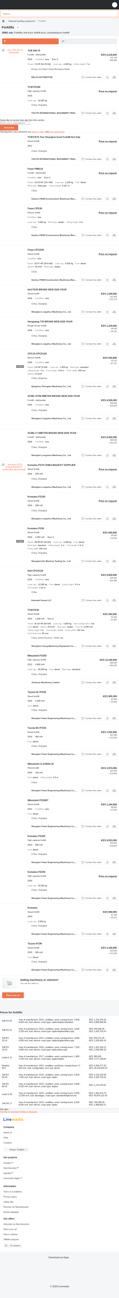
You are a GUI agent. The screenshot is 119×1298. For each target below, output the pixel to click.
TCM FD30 (33, 610)
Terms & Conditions (12, 1191)
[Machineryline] (3, 21)
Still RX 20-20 (5, 1048)
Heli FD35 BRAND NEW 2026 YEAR (47, 289)
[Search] (115, 14)
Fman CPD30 (35, 208)
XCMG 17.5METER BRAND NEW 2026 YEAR (52, 433)
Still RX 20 (7, 1030)
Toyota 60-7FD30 (37, 728)
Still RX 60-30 (5, 1075)
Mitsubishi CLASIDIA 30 (41, 764)
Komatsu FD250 (36, 836)
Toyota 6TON (35, 943)
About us (7, 1132)
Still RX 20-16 (5, 1039)
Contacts (7, 1142)
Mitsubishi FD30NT (38, 800)
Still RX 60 (7, 1021)
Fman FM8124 (35, 169)
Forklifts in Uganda (9, 1111)
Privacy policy (10, 1196)
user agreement (56, 131)
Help (5, 1137)
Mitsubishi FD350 (37, 655)
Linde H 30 (7, 1094)
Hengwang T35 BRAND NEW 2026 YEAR (50, 321)
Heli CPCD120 (35, 571)
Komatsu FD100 (36, 496)
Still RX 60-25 (5, 1085)
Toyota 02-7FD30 (37, 692)
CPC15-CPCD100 (37, 353)
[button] (114, 4)
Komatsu (33, 908)
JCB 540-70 (34, 50)
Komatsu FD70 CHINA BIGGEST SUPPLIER (51, 465)
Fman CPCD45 (36, 250)
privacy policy (38, 131)
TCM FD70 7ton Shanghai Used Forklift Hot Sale (54, 137)
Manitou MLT (5, 1066)
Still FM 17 (7, 1103)
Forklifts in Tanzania (27, 1111)
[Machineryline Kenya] (20, 4)
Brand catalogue (11, 1212)
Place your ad (13, 995)
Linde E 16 (7, 1057)
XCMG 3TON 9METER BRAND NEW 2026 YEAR (54, 396)
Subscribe (9, 127)
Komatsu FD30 (36, 528)
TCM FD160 (34, 87)
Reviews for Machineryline (16, 1207)
